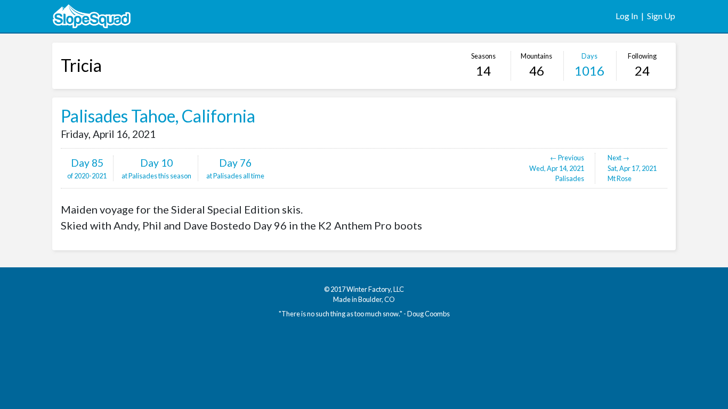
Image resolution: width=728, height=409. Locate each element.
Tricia (81, 65)
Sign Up (661, 16)
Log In (627, 16)
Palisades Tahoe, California (158, 115)
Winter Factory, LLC (375, 289)
